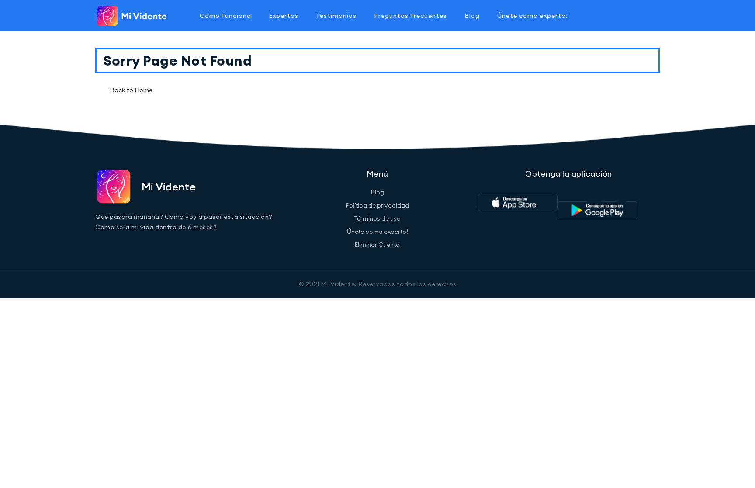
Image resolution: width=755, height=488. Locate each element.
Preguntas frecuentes (410, 16)
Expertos (283, 16)
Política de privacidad (377, 205)
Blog (472, 16)
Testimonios (336, 16)
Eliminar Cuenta (377, 245)
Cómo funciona (225, 16)
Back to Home (131, 90)
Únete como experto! (532, 16)
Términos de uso (377, 218)
